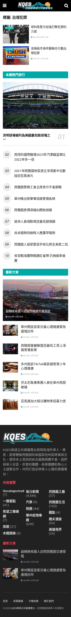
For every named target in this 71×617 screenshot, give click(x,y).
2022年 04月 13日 (40, 37)
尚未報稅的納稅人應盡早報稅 (34, 233)
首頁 (5, 601)
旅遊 (6, 527)
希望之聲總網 (11, 514)
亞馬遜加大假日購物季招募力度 (43, 401)
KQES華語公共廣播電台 (23, 608)
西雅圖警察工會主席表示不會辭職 (38, 187)
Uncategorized (13, 491)
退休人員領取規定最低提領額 (34, 221)
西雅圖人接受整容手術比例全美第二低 (41, 244)
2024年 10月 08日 (15, 317)
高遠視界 (55, 529)
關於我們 (49, 601)
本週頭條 (9, 533)
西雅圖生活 (57, 502)
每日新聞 (9, 28)
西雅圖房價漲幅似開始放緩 (33, 210)
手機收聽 (33, 601)
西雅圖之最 (57, 492)
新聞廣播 (18, 601)
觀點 (52, 512)
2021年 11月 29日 (40, 59)
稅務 (29, 509)
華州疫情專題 (34, 517)
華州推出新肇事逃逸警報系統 (34, 199)
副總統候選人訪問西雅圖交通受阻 (28, 311)
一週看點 (9, 501)
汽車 (29, 502)
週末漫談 (55, 519)
